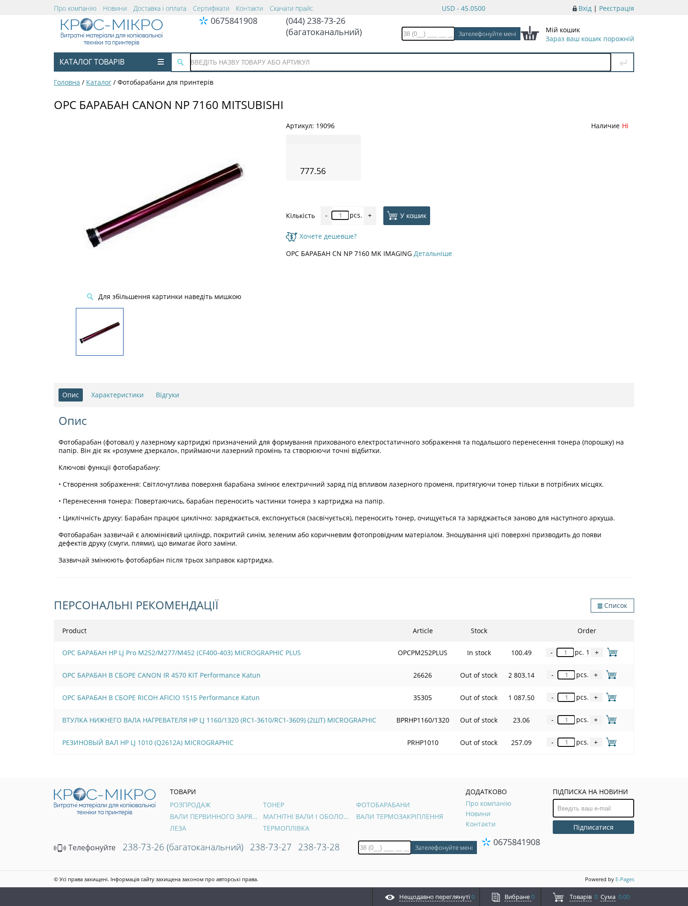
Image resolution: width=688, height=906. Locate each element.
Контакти (249, 8)
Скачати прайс (291, 8)
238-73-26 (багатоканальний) (183, 847)
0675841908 (234, 20)
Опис (70, 394)
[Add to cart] (610, 652)
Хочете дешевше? (328, 236)
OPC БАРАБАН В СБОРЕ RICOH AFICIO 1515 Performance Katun (161, 697)
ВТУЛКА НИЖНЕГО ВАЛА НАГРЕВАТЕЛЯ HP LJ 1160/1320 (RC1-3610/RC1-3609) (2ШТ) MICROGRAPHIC (219, 720)
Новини (115, 8)
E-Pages (624, 879)
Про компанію (75, 8)
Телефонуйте (91, 847)
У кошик (413, 215)
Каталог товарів (91, 62)
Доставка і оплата (159, 8)
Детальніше (433, 253)
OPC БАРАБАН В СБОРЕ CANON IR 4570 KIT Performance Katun (161, 675)
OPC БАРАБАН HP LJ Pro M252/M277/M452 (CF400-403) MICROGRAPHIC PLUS (181, 652)
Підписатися (593, 827)
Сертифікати (211, 8)
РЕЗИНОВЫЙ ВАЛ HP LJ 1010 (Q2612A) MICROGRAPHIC (148, 742)
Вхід (585, 8)
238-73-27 (271, 847)
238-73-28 (319, 847)
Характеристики (117, 394)
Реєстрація (616, 8)
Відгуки (167, 394)
